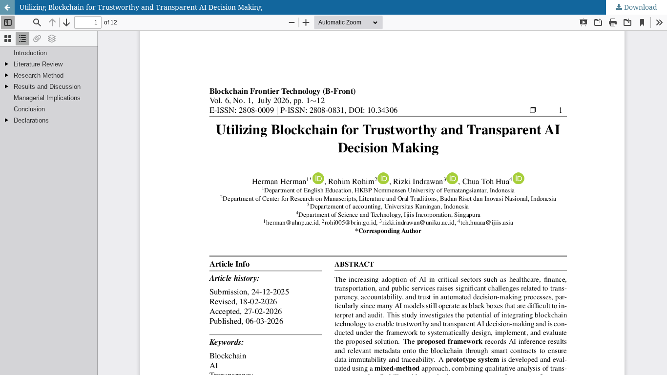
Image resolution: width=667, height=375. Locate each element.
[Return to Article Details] (7, 7)
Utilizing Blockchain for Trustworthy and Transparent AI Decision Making (141, 7)
